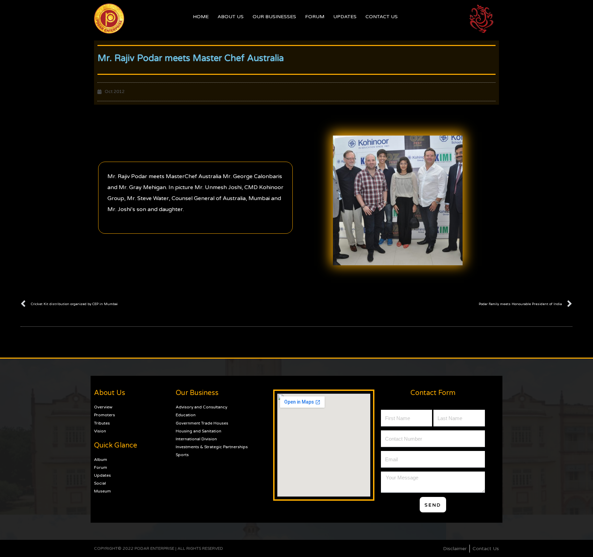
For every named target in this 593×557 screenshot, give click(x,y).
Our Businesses (274, 17)
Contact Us (381, 17)
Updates (345, 17)
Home (201, 17)
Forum (314, 17)
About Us (231, 17)
